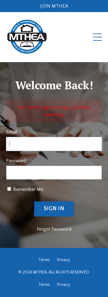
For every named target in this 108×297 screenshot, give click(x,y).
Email (11, 132)
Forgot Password (54, 229)
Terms (44, 260)
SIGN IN (54, 209)
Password (16, 160)
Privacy (63, 260)
